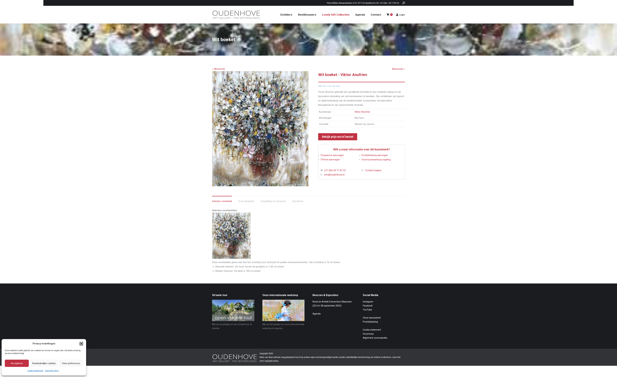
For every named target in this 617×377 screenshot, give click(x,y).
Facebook (368, 305)
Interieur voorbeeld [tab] (222, 201)
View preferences (71, 363)
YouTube (367, 309)
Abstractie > (398, 68)
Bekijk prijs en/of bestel (337, 136)
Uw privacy (368, 333)
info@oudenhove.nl (334, 174)
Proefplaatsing (370, 321)
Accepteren (17, 363)
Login (402, 14)
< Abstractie (218, 68)
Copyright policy (52, 371)
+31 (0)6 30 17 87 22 (335, 170)
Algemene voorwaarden (375, 338)
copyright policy (271, 361)
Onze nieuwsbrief (372, 317)
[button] (81, 343)
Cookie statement (35, 371)
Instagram (368, 301)
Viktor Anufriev (362, 111)
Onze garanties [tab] (246, 201)
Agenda (317, 313)
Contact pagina (373, 170)
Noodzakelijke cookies (44, 363)
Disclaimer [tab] (297, 201)
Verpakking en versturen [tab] (273, 201)
